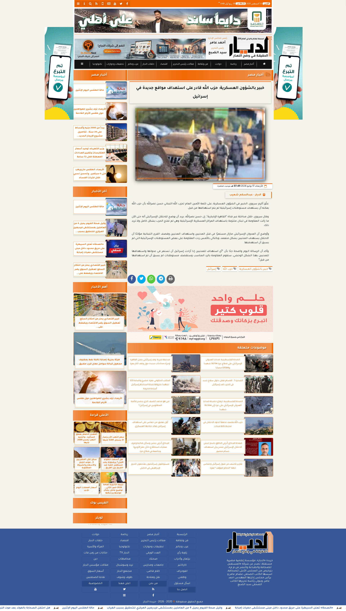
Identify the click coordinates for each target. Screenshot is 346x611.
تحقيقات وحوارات (115, 64)
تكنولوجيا (97, 64)
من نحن (153, 583)
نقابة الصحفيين (95, 577)
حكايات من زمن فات (95, 553)
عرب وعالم (133, 64)
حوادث (218, 64)
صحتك (153, 559)
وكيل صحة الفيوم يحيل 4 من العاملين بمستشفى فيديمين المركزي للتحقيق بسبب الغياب (206, 608)
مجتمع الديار (124, 571)
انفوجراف (182, 571)
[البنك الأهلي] (173, 21)
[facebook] (127, 3)
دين (95, 559)
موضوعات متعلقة (251, 348)
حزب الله (228, 269)
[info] (84, 3)
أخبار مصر (249, 64)
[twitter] (121, 3)
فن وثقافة (203, 64)
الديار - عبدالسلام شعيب (245, 195)
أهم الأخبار (99, 287)
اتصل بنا (182, 589)
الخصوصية (95, 583)
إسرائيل (212, 269)
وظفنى (182, 577)
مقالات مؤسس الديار (95, 565)
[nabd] (103, 3)
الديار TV (124, 553)
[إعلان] (59, 73)
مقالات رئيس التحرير (183, 64)
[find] (90, 3)
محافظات (124, 559)
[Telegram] (161, 279)
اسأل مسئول (182, 583)
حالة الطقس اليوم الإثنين (120, 608)
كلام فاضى (153, 571)
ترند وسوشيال (124, 565)
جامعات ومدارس (153, 565)
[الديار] (288, 73)
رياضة (233, 64)
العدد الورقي (153, 553)
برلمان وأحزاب (182, 559)
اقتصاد (163, 64)
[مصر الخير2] (200, 313)
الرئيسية (182, 534)
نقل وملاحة (153, 577)
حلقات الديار (148, 64)
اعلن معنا (124, 583)
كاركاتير (182, 565)
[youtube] (115, 3)
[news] (109, 3)
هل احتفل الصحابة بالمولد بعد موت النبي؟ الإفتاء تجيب (57, 608)
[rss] (96, 3)
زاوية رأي (182, 553)
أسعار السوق (95, 571)
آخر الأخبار (99, 191)
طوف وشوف (124, 577)
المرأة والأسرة (95, 546)
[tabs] (78, 3)
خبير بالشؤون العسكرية (254, 269)
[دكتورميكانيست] (140, 49)
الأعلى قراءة (99, 415)
